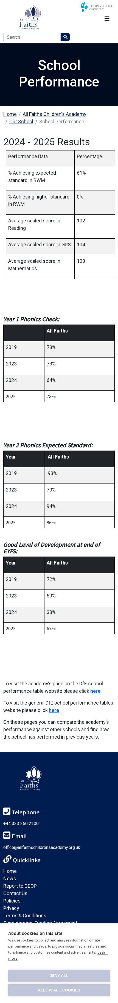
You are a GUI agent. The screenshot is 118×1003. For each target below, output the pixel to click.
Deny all (59, 976)
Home (10, 114)
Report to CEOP (20, 886)
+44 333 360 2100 (21, 823)
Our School (21, 121)
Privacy (11, 908)
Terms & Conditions (24, 915)
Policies (12, 901)
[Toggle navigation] (107, 17)
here (95, 691)
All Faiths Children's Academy (54, 114)
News (9, 878)
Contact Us (15, 893)
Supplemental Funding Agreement (40, 923)
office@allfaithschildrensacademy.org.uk (41, 847)
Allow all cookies (59, 990)
